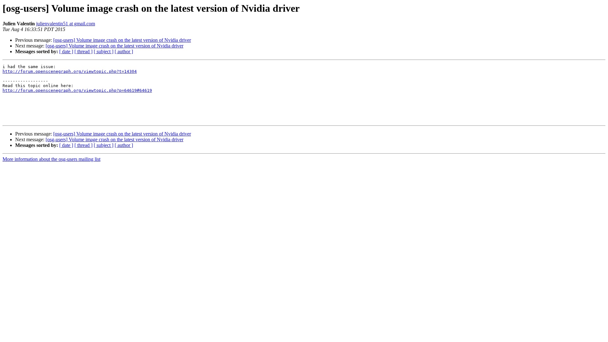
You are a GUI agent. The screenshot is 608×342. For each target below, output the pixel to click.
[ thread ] (83, 51)
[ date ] (66, 51)
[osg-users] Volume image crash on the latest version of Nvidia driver (122, 40)
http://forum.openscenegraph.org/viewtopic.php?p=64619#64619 (77, 90)
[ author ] (124, 51)
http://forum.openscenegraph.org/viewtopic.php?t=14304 (70, 71)
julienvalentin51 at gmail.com (65, 23)
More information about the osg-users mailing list (51, 159)
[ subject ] (103, 51)
